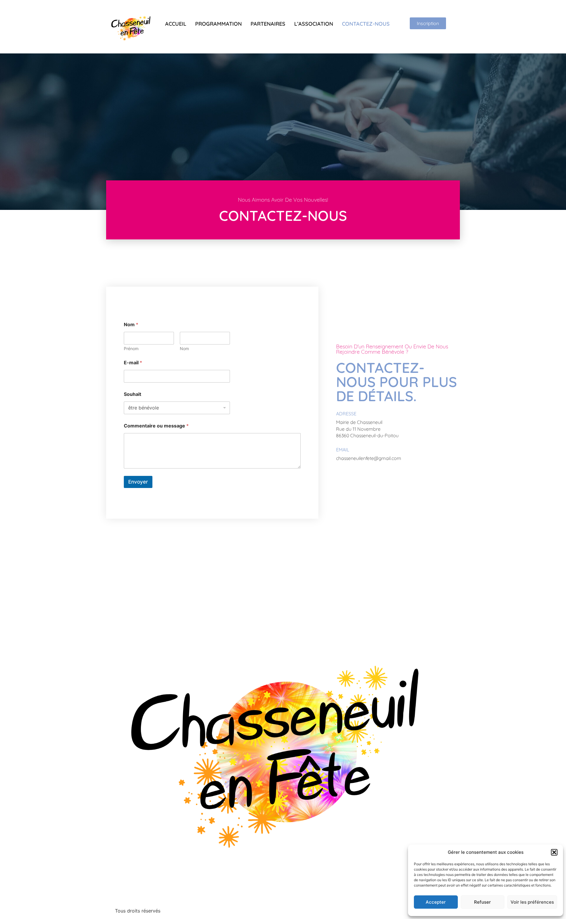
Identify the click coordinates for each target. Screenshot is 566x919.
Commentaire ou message (156, 426)
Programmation (218, 23)
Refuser (482, 902)
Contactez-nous (366, 23)
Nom (184, 348)
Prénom (131, 348)
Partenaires (268, 23)
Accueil (175, 23)
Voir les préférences (532, 902)
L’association (313, 23)
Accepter (436, 902)
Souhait (132, 394)
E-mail (133, 362)
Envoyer (138, 482)
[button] (554, 852)
